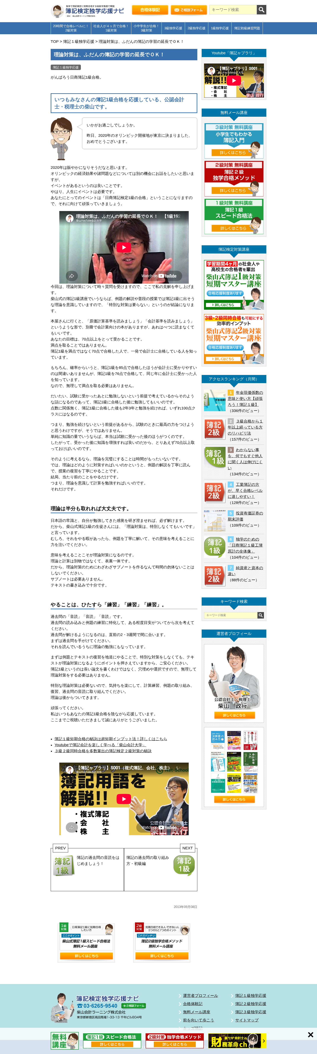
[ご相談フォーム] (189, 11)
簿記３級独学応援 (250, 1012)
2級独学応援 (197, 28)
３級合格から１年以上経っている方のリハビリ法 (245, 427)
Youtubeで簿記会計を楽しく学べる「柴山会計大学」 (100, 745)
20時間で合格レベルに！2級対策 (71, 28)
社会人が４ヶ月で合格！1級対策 (111, 28)
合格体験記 (192, 1004)
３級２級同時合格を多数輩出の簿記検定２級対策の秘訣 (103, 751)
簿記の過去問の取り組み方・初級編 (147, 860)
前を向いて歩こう (198, 1020)
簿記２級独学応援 (250, 1004)
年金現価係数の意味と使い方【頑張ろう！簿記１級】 (245, 398)
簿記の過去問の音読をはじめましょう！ (98, 860)
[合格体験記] (150, 11)
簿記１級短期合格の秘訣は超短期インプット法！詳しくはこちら (111, 739)
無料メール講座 (196, 1012)
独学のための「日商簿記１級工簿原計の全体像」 (245, 545)
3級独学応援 (173, 28)
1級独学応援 (220, 28)
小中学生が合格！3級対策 (146, 28)
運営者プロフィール (200, 995)
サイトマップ (247, 1020)
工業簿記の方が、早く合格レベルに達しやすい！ (245, 490)
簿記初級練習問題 (247, 28)
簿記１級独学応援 (66, 67)
